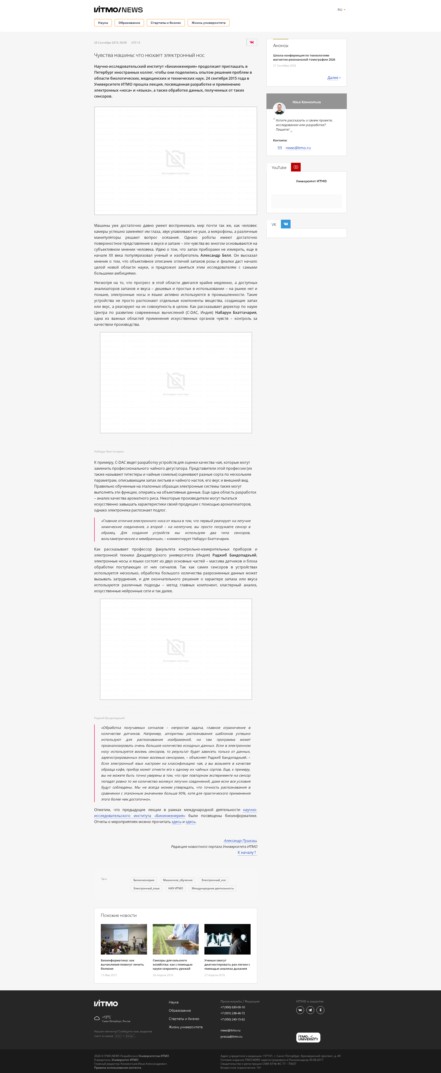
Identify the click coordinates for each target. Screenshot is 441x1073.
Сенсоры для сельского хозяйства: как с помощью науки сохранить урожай (172, 964)
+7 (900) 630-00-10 (232, 1007)
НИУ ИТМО (175, 888)
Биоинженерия (143, 880)
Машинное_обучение (178, 880)
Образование (129, 23)
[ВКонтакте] (251, 42)
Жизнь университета (209, 23)
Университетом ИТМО (154, 1056)
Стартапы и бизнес (166, 23)
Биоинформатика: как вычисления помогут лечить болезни (122, 964)
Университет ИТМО (311, 181)
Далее (333, 77)
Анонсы (280, 45)
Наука (103, 23)
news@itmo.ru (298, 147)
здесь (176, 821)
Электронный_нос (213, 880)
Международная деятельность (213, 888)
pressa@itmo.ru (231, 1036)
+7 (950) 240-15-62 (232, 1019)
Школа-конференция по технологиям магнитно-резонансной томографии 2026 (304, 57)
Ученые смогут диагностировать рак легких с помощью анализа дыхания (227, 964)
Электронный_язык (146, 888)
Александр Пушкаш (240, 840)
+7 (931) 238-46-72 (232, 1013)
